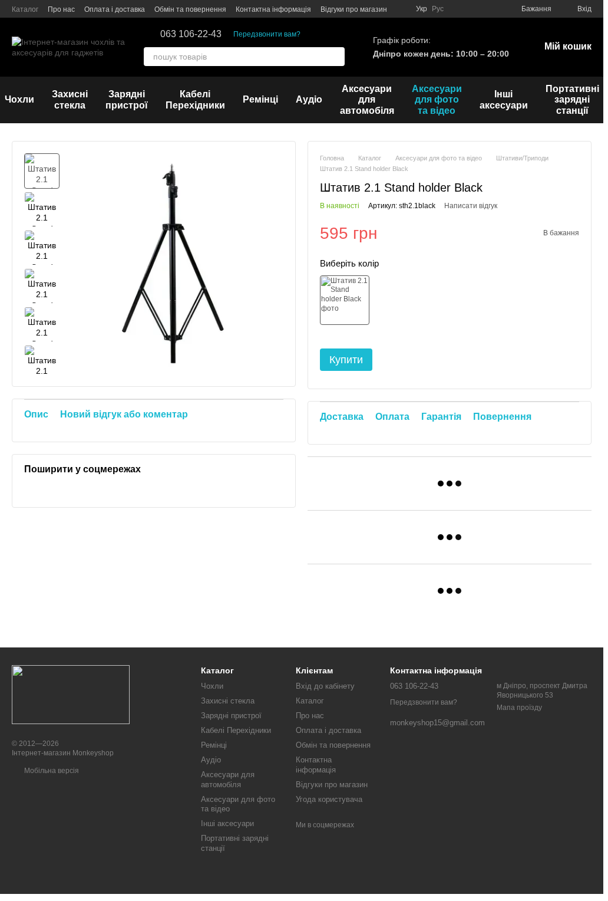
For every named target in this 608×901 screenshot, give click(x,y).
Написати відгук (470, 206)
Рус (438, 8)
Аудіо (309, 99)
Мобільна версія (50, 771)
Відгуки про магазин (353, 9)
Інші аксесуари (504, 99)
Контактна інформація (273, 9)
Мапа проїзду (519, 707)
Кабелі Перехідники (195, 99)
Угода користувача (329, 799)
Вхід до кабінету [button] (325, 686)
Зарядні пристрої (126, 99)
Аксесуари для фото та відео (437, 100)
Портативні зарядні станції (572, 100)
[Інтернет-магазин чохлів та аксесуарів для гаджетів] (71, 694)
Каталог (25, 9)
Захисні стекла (70, 99)
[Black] (344, 300)
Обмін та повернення (190, 9)
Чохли (212, 686)
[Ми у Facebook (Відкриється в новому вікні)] (474, 9)
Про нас (61, 9)
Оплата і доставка (114, 9)
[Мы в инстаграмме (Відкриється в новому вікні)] (460, 9)
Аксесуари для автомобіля (367, 100)
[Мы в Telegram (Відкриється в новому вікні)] (488, 9)
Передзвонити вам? (266, 34)
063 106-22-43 (191, 34)
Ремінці (260, 99)
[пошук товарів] (335, 56)
